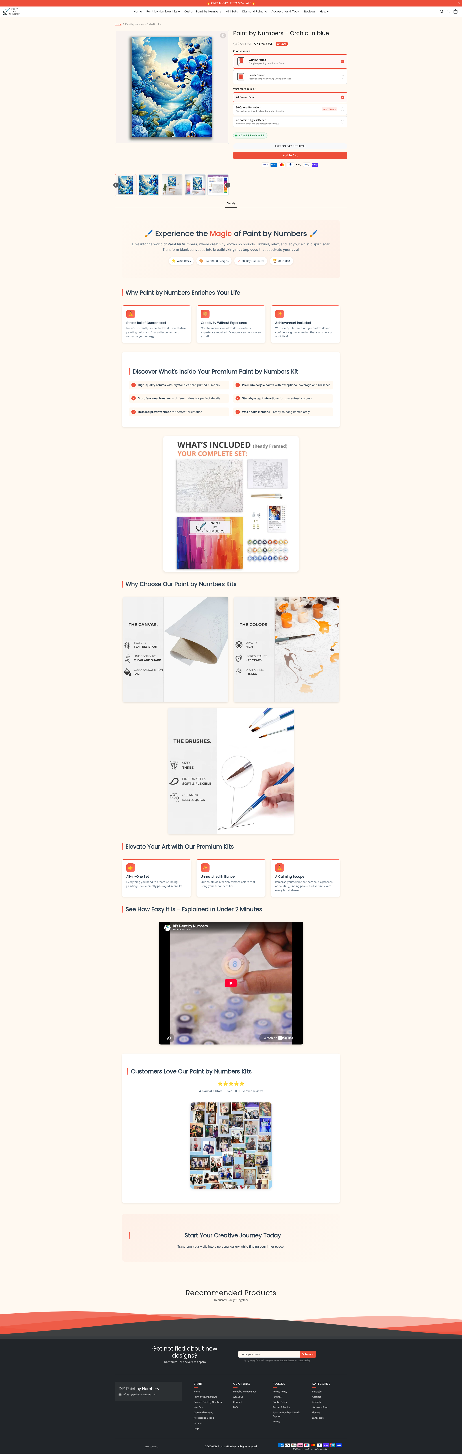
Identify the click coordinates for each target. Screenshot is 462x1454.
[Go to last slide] (115, 185)
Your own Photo (320, 1407)
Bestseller (317, 1391)
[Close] (459, 3)
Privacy (276, 1421)
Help (196, 1428)
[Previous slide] (116, 1308)
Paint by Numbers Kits (205, 1396)
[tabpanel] (231, 745)
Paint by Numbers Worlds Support (286, 1414)
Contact (237, 1402)
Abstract (316, 1396)
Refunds (277, 1396)
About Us (238, 1396)
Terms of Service (287, 1360)
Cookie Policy (280, 1402)
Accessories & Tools (285, 11)
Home (138, 11)
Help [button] (323, 11)
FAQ (235, 1407)
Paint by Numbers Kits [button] (161, 11)
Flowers (316, 1412)
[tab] (231, 204)
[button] (441, 11)
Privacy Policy (304, 1360)
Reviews (309, 11)
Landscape (318, 1417)
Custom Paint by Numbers (202, 11)
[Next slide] (227, 185)
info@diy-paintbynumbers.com (139, 1394)
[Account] (448, 11)
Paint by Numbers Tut (244, 1391)
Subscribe (308, 1354)
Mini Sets (232, 11)
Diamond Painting (254, 11)
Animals (316, 1402)
